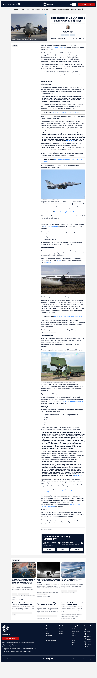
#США (34, 595)
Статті (22, 9)
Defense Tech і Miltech (51, 640)
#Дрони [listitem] (73, 640)
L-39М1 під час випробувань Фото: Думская (50, 199)
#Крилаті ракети (74, 590)
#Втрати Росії (74, 614)
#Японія (14, 597)
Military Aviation (70, 140)
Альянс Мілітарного (63, 9)
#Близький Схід (39, 592)
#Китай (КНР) (15, 593)
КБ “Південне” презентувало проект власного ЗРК (68, 316)
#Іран (57, 592)
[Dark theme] (19, 4)
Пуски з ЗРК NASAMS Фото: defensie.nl (49, 294)
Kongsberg (49, 262)
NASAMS (59, 260)
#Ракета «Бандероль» (65, 592)
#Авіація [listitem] (73, 642)
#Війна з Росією (45, 592)
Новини (16, 9)
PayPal (63, 549)
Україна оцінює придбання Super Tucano (65, 212)
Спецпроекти (45, 9)
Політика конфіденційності (78, 658)
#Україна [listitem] (74, 628)
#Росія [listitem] (73, 638)
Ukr (71, 4)
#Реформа (72, 35)
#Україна (44, 594)
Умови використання (90, 658)
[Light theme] (17, 4)
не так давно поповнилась (50, 226)
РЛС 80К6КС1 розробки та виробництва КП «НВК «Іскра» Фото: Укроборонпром (58, 382)
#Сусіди (72, 616)
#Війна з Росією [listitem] (75, 631)
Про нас (54, 9)
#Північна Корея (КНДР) (25, 595)
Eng (74, 4)
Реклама (73, 9)
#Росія (38, 594)
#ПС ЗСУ (67, 35)
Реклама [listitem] (61, 628)
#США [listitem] (73, 644)
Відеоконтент (36, 9)
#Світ (31, 595)
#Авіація (63, 614)
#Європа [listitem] (74, 635)
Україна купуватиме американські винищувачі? (66, 112)
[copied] (59, 543)
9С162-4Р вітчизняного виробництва (72, 401)
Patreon (49, 549)
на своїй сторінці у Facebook (57, 47)
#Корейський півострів (16, 595)
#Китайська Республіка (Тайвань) (23, 593)
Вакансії (80, 9)
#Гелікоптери (79, 614)
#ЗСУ (62, 35)
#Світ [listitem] (73, 633)
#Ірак (54, 592)
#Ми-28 (63, 616)
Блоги (28, 9)
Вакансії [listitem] (61, 633)
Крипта (77, 549)
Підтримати (85, 4)
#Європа (50, 592)
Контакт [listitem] (61, 631)
